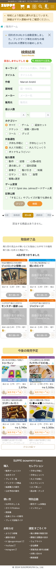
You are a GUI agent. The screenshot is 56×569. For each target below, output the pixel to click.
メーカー (10, 95)
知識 (39, 170)
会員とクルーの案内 (14, 516)
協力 (24, 174)
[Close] (49, 35)
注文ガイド (10, 475)
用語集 (8, 512)
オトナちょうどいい (19, 151)
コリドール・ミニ (10, 403)
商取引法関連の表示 (39, 537)
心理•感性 (35, 161)
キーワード (11, 68)
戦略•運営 (14, 178)
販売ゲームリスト (13, 471)
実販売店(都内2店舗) (39, 549)
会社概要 (34, 545)
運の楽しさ (15, 165)
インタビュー (36, 508)
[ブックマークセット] (28, 6)
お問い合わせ (36, 554)
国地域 (8, 88)
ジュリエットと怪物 (11, 266)
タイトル (10, 75)
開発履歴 (34, 558)
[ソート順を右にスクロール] (53, 215)
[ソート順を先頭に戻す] (3, 215)
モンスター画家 (9, 306)
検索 (34, 203)
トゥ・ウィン (7, 363)
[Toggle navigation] (52, 7)
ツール (12, 133)
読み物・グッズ (37, 491)
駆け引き (27, 170)
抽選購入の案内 (12, 487)
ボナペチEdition (13, 508)
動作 (11, 161)
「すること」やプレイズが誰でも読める (30, 197)
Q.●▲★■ (35, 403)
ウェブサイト (36, 541)
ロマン (12, 174)
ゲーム (25, 124)
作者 (7, 81)
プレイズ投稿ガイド (14, 520)
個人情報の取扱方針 (39, 533)
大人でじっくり (37, 147)
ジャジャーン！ (37, 306)
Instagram (10, 549)
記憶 (22, 161)
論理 (35, 174)
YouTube (9, 545)
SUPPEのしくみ (13, 504)
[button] (27, 60)
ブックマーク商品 (13, 483)
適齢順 (39, 215)
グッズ (25, 133)
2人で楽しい (35, 487)
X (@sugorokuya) (14, 541)
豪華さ (12, 170)
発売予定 (11, 392)
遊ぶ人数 (10, 109)
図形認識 (31, 165)
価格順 (16, 215)
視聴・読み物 (31, 129)
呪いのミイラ (36, 266)
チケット (13, 129)
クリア (19, 203)
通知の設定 (10, 537)
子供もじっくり (37, 143)
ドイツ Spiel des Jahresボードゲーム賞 (30, 188)
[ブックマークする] (24, 295)
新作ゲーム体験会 (38, 504)
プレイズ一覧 (11, 479)
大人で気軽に (16, 147)
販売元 (8, 102)
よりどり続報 (11, 533)
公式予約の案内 (12, 491)
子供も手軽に (16, 143)
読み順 (28, 215)
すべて (12, 124)
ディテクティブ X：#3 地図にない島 (42, 363)
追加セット (41, 124)
